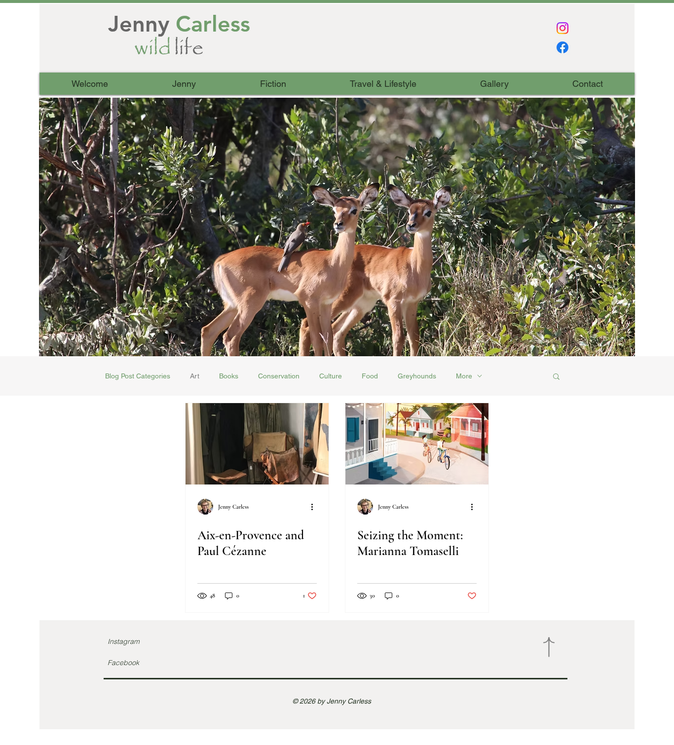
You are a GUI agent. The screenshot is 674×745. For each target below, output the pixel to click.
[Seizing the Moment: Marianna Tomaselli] (416, 443)
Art (194, 376)
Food (370, 376)
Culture (330, 376)
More (464, 376)
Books (228, 376)
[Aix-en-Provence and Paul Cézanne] (257, 443)
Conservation (279, 376)
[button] (337, 227)
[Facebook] (562, 47)
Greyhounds (417, 376)
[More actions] (315, 507)
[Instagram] (562, 28)
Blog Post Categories (137, 376)
